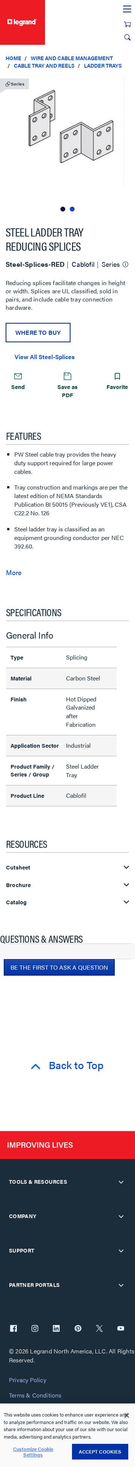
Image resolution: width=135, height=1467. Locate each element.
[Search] (127, 37)
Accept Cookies (100, 1451)
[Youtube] (120, 1329)
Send (18, 386)
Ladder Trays (103, 65)
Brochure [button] (18, 885)
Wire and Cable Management (72, 58)
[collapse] (121, 1182)
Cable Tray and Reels (44, 65)
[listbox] (67, 144)
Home (13, 58)
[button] (127, 82)
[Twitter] (99, 1329)
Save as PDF (67, 390)
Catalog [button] (16, 902)
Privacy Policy (27, 1380)
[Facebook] (13, 1329)
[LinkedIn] (56, 1329)
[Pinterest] (78, 1329)
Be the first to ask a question (59, 967)
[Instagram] (34, 1329)
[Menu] (127, 9)
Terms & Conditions (35, 1395)
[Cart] (127, 24)
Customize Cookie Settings (33, 1451)
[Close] (126, 1415)
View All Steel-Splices (45, 356)
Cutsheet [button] (18, 867)
